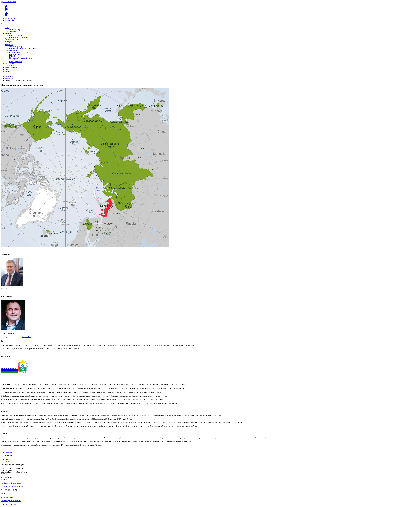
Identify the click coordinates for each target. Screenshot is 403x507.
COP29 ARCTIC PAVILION (11, 504)
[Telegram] (6, 7)
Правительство (6, 452)
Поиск (7, 69)
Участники (9, 45)
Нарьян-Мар (26, 337)
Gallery (11, 65)
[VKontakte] (6, 5)
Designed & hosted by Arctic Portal (12, 486)
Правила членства (11, 39)
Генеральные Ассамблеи (18, 37)
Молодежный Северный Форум (20, 58)
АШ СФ (12, 60)
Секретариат (13, 50)
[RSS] (6, 11)
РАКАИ (12, 56)
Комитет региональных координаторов (23, 48)
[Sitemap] (6, 13)
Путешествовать (7, 456)
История (8, 33)
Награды (8, 71)
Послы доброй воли (16, 54)
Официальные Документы (18, 43)
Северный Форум (15, 30)
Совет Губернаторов (16, 47)
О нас (7, 28)
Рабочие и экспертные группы (20, 52)
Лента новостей (10, 64)
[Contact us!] (6, 15)
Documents (9, 41)
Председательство (15, 35)
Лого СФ (12, 31)
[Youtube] (6, 9)
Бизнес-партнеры (15, 62)
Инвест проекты (11, 67)
